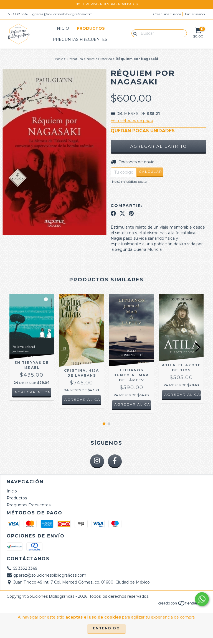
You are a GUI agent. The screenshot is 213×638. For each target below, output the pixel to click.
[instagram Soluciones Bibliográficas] (97, 461)
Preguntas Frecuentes (80, 39)
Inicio (62, 28)
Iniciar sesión (195, 14)
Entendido (106, 628)
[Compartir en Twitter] (122, 213)
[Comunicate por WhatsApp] (202, 599)
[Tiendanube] (182, 604)
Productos (91, 28)
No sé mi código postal (130, 181)
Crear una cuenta (167, 14)
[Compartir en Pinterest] (131, 213)
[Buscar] (133, 33)
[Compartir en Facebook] (113, 213)
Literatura (75, 59)
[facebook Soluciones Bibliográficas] (115, 461)
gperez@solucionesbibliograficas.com (62, 14)
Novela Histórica (99, 59)
